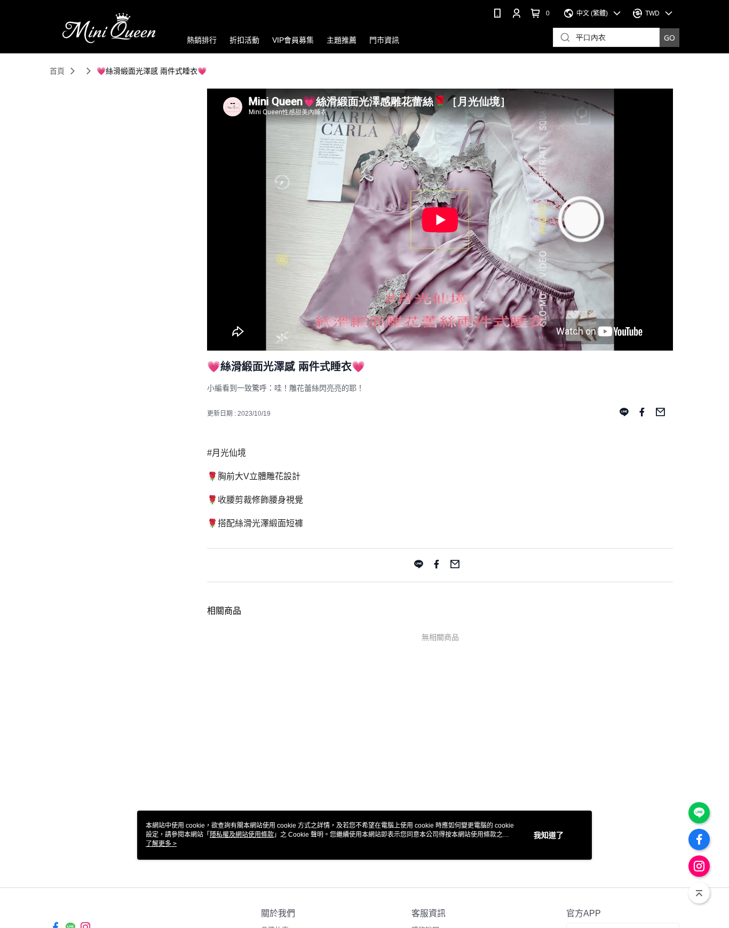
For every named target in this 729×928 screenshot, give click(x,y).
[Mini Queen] (109, 28)
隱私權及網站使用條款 (242, 834)
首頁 (57, 71)
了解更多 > (161, 843)
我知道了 (549, 835)
